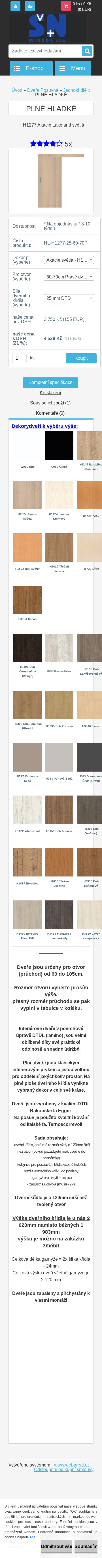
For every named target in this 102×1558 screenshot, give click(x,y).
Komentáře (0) (50, 413)
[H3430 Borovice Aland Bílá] (27, 902)
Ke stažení (50, 392)
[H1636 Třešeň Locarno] (59, 850)
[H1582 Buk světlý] (27, 535)
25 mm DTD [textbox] (58, 298)
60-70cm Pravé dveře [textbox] (68, 276)
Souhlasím (86, 1546)
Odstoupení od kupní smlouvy (64, 1469)
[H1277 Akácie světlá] (27, 483)
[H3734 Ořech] (27, 587)
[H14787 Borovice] (27, 850)
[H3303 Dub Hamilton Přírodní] (27, 692)
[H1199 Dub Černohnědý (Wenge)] (27, 635)
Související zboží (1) (50, 402)
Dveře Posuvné (42, 90)
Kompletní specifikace (50, 382)
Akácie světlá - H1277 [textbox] (68, 260)
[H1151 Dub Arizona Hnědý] (59, 797)
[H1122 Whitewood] (27, 797)
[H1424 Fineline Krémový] (59, 483)
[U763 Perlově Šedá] (59, 745)
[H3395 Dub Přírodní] (59, 692)
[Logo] (47, 28)
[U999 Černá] (59, 433)
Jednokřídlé (75, 90)
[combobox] (69, 260)
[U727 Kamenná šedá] (27, 745)
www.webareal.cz (72, 1465)
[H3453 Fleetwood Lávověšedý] (59, 902)
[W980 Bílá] (27, 432)
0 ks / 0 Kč (82, 4)
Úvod (17, 90)
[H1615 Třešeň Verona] (59, 535)
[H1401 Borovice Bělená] (59, 635)
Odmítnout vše (56, 1546)
